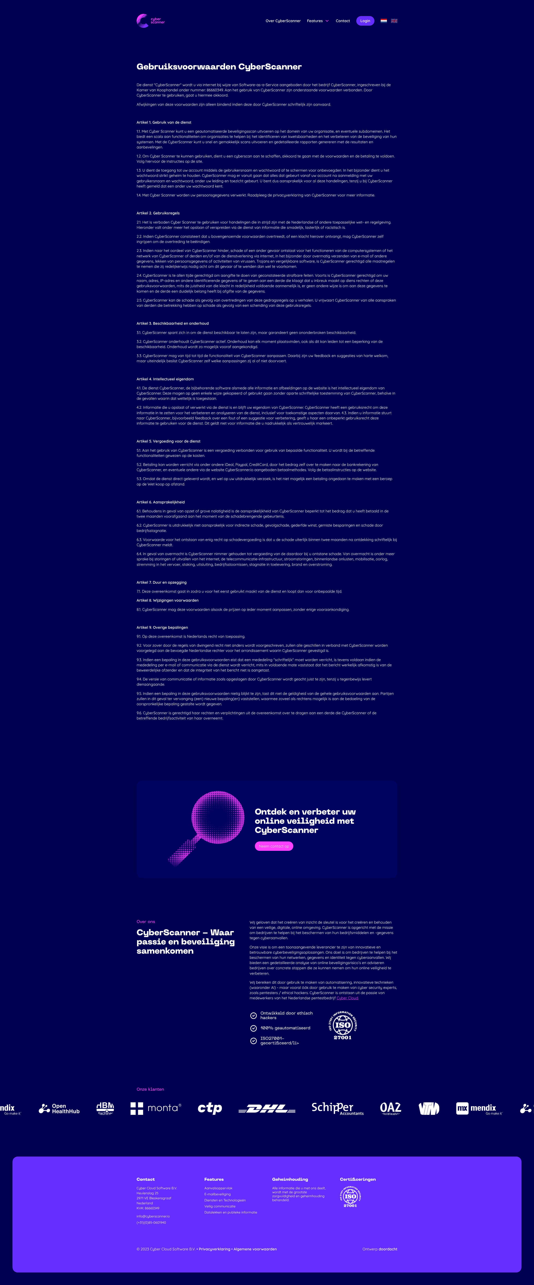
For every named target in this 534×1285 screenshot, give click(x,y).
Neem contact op (274, 846)
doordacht (388, 1249)
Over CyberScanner (283, 20)
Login (365, 20)
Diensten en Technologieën (225, 1200)
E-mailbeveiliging (217, 1194)
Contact (343, 20)
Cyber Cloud (347, 998)
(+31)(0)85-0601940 (151, 1223)
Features (315, 20)
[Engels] (394, 20)
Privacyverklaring (215, 1249)
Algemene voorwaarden (255, 1249)
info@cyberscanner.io (153, 1216)
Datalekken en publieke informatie (230, 1212)
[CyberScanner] (151, 21)
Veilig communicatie (220, 1206)
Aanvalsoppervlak (218, 1188)
